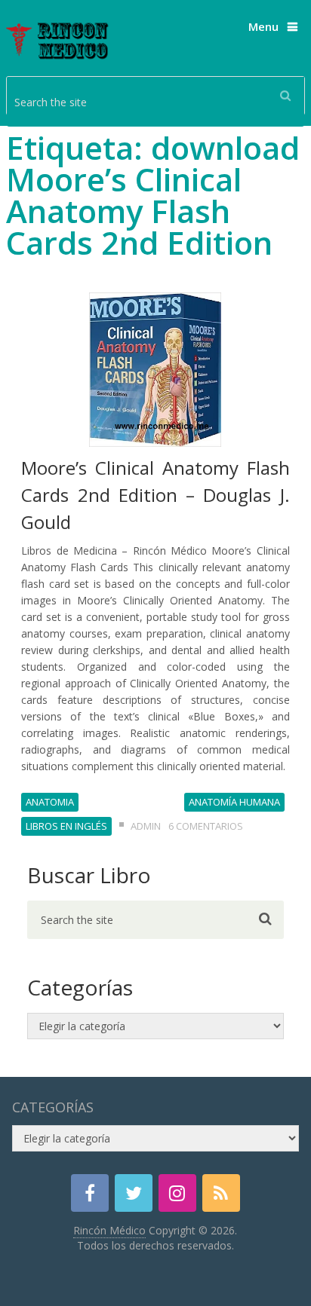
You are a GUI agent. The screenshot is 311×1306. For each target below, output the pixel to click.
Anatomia (50, 802)
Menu (263, 26)
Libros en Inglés (66, 826)
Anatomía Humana (234, 802)
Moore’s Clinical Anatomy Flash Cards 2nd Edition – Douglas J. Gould (155, 494)
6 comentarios (205, 826)
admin (146, 826)
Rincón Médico (109, 1230)
